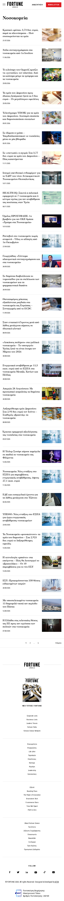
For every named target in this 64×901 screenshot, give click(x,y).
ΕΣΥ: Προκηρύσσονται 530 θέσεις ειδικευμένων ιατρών (21, 582)
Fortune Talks (32, 727)
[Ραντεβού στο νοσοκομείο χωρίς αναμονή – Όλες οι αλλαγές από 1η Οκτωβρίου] (51, 240)
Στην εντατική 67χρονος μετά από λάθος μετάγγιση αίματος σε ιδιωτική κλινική (21, 325)
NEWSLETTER (53, 5)
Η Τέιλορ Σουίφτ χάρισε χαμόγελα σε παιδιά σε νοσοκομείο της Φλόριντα (21, 454)
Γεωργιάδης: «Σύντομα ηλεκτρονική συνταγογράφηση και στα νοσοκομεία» (21, 259)
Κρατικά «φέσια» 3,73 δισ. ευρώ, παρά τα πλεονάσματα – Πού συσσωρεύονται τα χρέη (20, 33)
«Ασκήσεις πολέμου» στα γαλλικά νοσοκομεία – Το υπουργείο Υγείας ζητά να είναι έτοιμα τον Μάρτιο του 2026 (21, 347)
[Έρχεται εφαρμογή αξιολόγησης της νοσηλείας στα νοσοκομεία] (51, 436)
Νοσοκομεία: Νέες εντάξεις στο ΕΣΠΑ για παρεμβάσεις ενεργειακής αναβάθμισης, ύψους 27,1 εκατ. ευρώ (21, 476)
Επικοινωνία (32, 834)
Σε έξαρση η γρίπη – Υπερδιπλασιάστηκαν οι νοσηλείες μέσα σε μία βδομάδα (21, 136)
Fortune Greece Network (32, 731)
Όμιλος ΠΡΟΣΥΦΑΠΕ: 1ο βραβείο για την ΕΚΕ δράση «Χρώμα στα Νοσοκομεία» (18, 219)
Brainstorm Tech (32, 799)
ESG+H (32, 787)
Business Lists (32, 720)
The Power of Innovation (32, 795)
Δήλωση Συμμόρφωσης (32, 831)
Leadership (32, 770)
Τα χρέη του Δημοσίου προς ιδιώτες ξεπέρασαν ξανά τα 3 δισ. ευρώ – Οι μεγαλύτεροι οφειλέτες (21, 96)
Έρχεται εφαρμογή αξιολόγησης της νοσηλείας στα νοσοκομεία (20, 433)
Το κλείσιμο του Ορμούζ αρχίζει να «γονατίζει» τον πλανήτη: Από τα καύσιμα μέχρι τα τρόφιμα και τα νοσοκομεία (20, 74)
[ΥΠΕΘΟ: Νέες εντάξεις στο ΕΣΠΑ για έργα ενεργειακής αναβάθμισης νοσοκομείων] (51, 519)
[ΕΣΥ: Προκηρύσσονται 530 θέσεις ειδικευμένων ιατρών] (51, 585)
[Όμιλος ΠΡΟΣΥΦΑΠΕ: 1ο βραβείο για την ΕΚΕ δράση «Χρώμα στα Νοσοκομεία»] (51, 220)
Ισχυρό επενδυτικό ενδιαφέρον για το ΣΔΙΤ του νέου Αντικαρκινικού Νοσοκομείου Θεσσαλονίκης (21, 176)
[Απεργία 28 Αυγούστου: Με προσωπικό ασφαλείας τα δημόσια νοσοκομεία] (51, 393)
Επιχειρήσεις (32, 748)
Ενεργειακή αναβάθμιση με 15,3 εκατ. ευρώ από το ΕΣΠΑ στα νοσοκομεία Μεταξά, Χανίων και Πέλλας (20, 370)
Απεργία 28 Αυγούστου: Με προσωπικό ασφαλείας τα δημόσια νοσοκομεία (21, 392)
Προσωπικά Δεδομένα (32, 849)
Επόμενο (58, 643)
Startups (32, 763)
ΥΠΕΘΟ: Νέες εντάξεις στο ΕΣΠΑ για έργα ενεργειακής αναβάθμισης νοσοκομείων (21, 517)
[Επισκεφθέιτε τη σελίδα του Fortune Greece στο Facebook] (9, 872)
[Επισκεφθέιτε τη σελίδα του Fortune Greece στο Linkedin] (27, 872)
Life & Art (32, 752)
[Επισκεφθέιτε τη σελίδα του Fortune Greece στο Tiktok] (45, 872)
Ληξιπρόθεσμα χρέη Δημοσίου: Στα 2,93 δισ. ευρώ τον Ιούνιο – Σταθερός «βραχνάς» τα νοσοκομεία (20, 413)
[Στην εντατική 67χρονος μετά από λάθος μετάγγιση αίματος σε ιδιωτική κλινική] (51, 327)
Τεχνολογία (32, 755)
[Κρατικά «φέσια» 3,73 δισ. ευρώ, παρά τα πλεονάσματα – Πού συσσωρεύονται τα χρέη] (51, 34)
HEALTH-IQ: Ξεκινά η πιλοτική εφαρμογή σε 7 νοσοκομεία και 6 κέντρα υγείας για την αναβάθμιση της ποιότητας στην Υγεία (21, 197)
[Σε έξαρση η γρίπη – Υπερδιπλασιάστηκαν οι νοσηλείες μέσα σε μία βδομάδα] (51, 137)
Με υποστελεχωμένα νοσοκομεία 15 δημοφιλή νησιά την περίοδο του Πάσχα (20, 603)
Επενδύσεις (32, 759)
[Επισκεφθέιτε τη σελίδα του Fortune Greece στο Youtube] (35, 873)
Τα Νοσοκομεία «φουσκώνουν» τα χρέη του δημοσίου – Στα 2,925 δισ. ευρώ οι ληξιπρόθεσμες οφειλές (21, 539)
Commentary (32, 774)
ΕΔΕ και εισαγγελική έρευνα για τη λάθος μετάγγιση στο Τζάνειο (20, 496)
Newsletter (32, 838)
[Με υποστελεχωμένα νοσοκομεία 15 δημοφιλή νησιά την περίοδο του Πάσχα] (51, 605)
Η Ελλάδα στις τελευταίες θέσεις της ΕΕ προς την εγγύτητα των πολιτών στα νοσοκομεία (20, 623)
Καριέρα (32, 767)
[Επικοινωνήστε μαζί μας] (53, 872)
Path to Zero (32, 810)
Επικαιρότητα (32, 744)
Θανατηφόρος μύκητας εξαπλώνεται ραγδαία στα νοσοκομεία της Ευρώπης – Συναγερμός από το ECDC (17, 303)
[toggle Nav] (4, 4)
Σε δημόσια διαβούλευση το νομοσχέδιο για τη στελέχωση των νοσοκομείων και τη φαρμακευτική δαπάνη (21, 280)
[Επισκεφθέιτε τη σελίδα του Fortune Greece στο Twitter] (18, 872)
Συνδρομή (32, 842)
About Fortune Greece (32, 823)
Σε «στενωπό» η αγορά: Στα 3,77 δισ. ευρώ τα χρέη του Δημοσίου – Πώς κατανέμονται (21, 156)
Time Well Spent (32, 806)
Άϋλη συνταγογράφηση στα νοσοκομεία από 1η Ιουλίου (18, 51)
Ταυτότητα (32, 827)
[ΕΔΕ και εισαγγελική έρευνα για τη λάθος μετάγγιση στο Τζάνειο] (51, 499)
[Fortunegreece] (15, 6)
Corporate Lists (32, 716)
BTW (57, 882)
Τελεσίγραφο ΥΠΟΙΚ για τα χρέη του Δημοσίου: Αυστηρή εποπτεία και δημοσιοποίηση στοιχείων (21, 116)
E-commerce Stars (32, 802)
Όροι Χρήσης (32, 846)
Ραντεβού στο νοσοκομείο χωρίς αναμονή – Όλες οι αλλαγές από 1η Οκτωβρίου (20, 239)
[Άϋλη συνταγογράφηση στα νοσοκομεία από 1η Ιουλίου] (51, 54)
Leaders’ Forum (32, 723)
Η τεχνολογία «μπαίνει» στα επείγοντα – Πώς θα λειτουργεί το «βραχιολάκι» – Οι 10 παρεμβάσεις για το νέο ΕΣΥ (21, 562)
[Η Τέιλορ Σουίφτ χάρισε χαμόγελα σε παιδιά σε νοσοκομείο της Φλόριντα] (51, 456)
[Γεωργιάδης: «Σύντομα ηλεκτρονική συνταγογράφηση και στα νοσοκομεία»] (51, 260)
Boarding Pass (32, 791)
